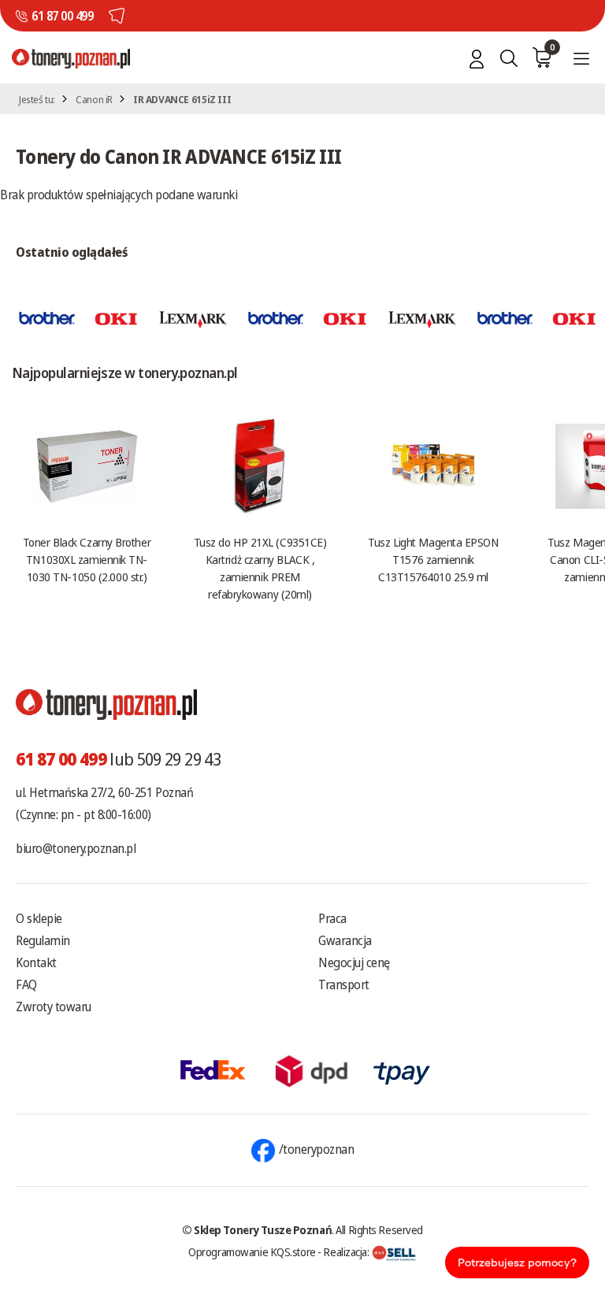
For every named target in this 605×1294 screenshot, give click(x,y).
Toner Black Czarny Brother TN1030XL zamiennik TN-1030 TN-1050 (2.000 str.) (86, 559)
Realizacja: (347, 1251)
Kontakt (36, 962)
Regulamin (43, 940)
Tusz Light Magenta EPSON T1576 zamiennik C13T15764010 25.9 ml (433, 559)
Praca (332, 918)
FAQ (26, 984)
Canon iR (94, 99)
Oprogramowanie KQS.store (252, 1251)
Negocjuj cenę (354, 962)
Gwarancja (345, 940)
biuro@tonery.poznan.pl (75, 848)
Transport (343, 984)
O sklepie (39, 918)
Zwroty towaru (53, 1006)
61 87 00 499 (62, 15)
